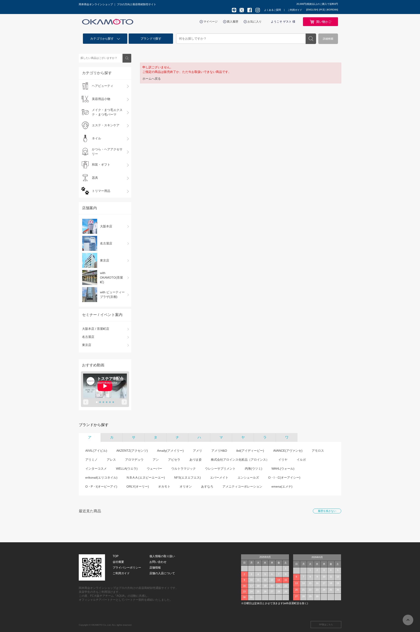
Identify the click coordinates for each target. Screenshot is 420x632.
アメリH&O (219, 450)
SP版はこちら (326, 624)
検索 (311, 38)
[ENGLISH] (312, 9)
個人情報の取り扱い (162, 556)
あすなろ (207, 486)
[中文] (322, 9)
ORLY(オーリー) (137, 486)
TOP (116, 556)
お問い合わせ (157, 562)
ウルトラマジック (183, 468)
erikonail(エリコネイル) (101, 477)
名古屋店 (88, 337)
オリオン (186, 486)
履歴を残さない (327, 511)
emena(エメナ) (281, 486)
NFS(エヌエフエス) (187, 477)
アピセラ (174, 459)
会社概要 (118, 562)
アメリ (197, 450)
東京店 (86, 345)
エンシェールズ (248, 477)
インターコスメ (96, 468)
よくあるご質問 (272, 10)
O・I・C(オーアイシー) (284, 477)
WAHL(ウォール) (282, 468)
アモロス (318, 450)
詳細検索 (328, 38)
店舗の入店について (162, 573)
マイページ (210, 21)
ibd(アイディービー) (250, 450)
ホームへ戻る (151, 78)
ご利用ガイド (295, 10)
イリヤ (282, 459)
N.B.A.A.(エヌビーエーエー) (146, 477)
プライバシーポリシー (127, 567)
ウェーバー (154, 468)
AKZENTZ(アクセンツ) (132, 450)
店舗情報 (155, 567)
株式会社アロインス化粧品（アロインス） (240, 459)
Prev (85, 402)
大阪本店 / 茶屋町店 (95, 328)
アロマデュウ (134, 459)
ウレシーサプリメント (220, 468)
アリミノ (91, 459)
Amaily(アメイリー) (170, 450)
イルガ (301, 459)
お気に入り (254, 21)
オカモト (164, 486)
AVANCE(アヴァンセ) (288, 450)
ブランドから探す (93, 425)
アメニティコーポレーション (242, 486)
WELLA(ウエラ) (127, 468)
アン (156, 459)
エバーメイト (219, 477)
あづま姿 (195, 459)
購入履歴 (232, 21)
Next (124, 402)
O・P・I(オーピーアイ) (101, 486)
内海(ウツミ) (253, 468)
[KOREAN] (332, 9)
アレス (111, 459)
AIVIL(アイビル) (96, 450)
